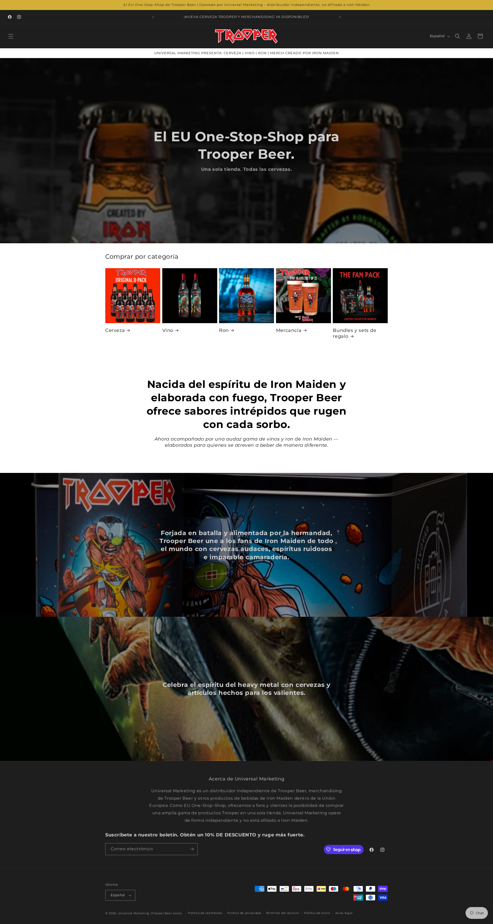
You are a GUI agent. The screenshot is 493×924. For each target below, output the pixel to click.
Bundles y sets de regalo (354, 333)
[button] (10, 36)
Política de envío (317, 913)
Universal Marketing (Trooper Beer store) (150, 913)
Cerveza (115, 330)
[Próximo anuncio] (340, 17)
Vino (167, 330)
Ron (224, 330)
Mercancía (288, 330)
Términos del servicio (282, 913)
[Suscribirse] (191, 849)
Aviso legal (344, 913)
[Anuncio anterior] (153, 17)
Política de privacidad (244, 913)
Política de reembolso (205, 913)
